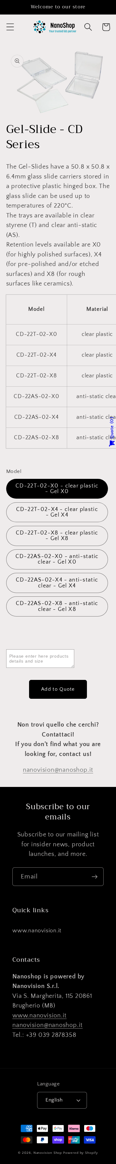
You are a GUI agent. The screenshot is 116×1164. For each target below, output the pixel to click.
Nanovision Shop (47, 1153)
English (54, 1100)
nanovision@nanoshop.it (58, 770)
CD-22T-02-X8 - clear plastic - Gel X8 (57, 536)
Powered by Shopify (80, 1153)
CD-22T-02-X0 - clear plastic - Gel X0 (56, 489)
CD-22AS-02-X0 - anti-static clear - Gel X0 (57, 559)
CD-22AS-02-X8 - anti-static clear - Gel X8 (57, 606)
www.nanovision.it (37, 931)
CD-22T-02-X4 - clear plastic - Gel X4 (57, 512)
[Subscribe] (94, 876)
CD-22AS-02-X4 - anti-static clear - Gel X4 (57, 583)
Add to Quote (58, 689)
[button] (10, 27)
